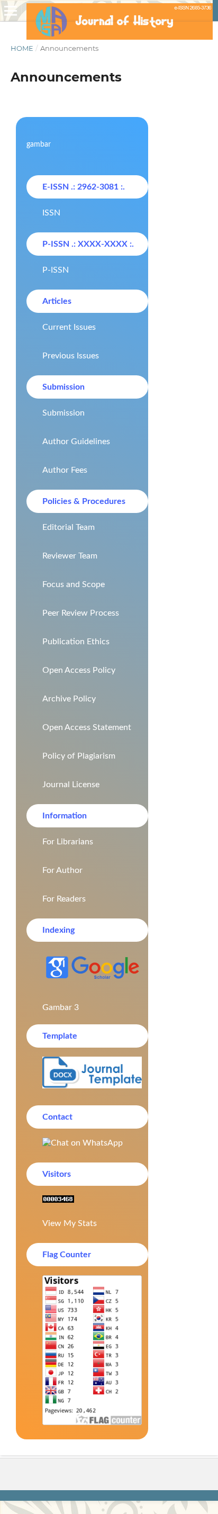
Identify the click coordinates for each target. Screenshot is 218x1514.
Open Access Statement (86, 727)
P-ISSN (55, 270)
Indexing (58, 930)
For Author (62, 870)
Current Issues (69, 327)
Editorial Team (68, 527)
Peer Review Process (80, 613)
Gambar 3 (60, 1007)
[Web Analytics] (87, 1200)
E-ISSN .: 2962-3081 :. (83, 187)
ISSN (51, 213)
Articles (56, 301)
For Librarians (67, 841)
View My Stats (69, 1223)
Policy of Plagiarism (78, 756)
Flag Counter (66, 1254)
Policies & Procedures (83, 501)
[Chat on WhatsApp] (87, 1143)
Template (59, 1036)
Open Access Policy (78, 670)
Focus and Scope (73, 584)
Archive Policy (69, 699)
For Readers (64, 899)
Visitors (56, 1174)
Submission (63, 387)
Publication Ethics (76, 641)
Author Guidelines (76, 441)
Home (22, 48)
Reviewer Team (69, 556)
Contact (57, 1117)
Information (64, 816)
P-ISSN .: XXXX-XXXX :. (88, 244)
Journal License (70, 784)
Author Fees (64, 470)
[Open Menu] (10, 10)
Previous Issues (70, 356)
